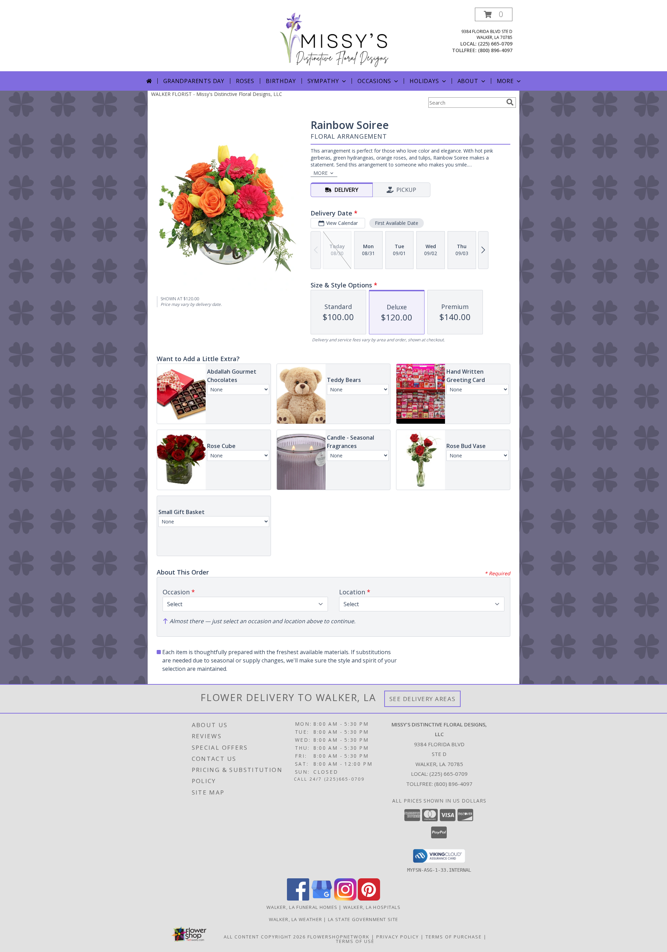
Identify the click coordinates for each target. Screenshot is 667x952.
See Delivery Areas (422, 699)
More (505, 81)
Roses (245, 81)
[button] (493, 14)
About (468, 81)
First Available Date (396, 223)
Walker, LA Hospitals (372, 907)
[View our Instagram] (345, 898)
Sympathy (323, 81)
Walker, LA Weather (295, 919)
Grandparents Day (193, 81)
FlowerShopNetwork (338, 937)
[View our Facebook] (298, 898)
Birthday (281, 81)
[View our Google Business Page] (322, 898)
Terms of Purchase (454, 937)
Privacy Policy (397, 937)
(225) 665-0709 (495, 43)
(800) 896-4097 (495, 50)
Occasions (374, 81)
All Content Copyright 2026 (265, 937)
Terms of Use (355, 941)
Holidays (424, 81)
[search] (510, 102)
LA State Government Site (363, 919)
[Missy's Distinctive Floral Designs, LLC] (334, 39)
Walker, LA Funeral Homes (301, 907)
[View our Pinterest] (369, 898)
